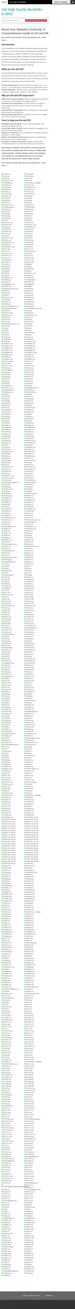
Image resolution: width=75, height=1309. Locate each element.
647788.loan (7, 1163)
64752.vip (6, 615)
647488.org (6, 502)
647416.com (30, 370)
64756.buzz (7, 665)
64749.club (6, 504)
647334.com (7, 189)
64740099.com (8, 352)
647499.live (6, 513)
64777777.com (31, 1134)
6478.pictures (30, 1207)
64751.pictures (8, 595)
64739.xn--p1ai (8, 297)
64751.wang (30, 597)
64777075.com (8, 1121)
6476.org (29, 753)
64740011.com (8, 344)
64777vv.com (7, 1143)
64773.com (6, 1051)
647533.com (30, 630)
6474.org (29, 330)
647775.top (29, 1126)
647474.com (7, 471)
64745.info (29, 434)
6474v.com (6, 555)
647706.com (30, 1020)
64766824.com (31, 934)
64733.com (6, 174)
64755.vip (29, 656)
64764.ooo (6, 870)
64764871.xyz (7, 892)
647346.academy (8, 207)
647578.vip (6, 692)
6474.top (6, 335)
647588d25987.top (32, 712)
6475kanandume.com (33, 738)
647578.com (30, 689)
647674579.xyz (8, 947)
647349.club (7, 209)
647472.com (7, 469)
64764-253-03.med (32, 837)
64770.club (6, 1011)
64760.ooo (29, 762)
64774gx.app (7, 1084)
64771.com (29, 1024)
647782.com (7, 1154)
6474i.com (29, 531)
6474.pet (6, 333)
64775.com (6, 1088)
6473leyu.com (7, 315)
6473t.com (6, 317)
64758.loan (6, 698)
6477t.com (6, 1198)
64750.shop (29, 579)
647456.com (7, 443)
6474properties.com (32, 546)
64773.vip (6, 1057)
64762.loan (29, 789)
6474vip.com (30, 555)
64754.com (6, 639)
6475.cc (28, 566)
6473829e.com (8, 278)
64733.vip (29, 178)
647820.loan (30, 1253)
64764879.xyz (7, 901)
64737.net (6, 251)
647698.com (7, 985)
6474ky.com (7, 537)
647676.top (29, 949)
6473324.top (7, 185)
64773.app (6, 1048)
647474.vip (29, 471)
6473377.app (7, 194)
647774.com (30, 1123)
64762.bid (29, 784)
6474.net (6, 330)
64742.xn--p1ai (8, 388)
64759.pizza (7, 720)
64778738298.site (9, 1161)
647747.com (30, 1073)
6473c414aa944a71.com (11, 306)
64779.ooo (6, 1172)
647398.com (30, 302)
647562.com (30, 674)
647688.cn (6, 969)
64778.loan (6, 1148)
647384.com (30, 278)
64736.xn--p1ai (8, 238)
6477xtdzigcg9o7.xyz (10, 1201)
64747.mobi (7, 460)
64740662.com (8, 359)
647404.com (30, 355)
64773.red (6, 1055)
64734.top (6, 203)
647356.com (30, 229)
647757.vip (29, 1095)
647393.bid (6, 300)
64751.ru (6, 597)
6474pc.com (7, 546)
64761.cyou (29, 775)
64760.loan (6, 762)
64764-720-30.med (32, 857)
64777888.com (31, 1139)
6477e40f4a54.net (32, 1183)
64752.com (6, 610)
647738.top (7, 1062)
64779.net (29, 1170)
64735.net (29, 216)
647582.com (30, 705)
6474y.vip (6, 564)
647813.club (7, 1238)
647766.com (30, 1106)
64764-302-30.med (9, 844)
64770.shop (29, 1015)
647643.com (30, 877)
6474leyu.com (7, 540)
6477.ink (5, 1004)
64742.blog (6, 377)
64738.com (6, 267)
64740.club (6, 337)
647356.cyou (7, 231)
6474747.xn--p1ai (8, 476)
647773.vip (6, 1123)
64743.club (6, 396)
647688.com (30, 969)
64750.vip (6, 581)
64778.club (29, 1143)
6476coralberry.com (32, 987)
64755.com (29, 652)
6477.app (6, 1002)
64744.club (6, 416)
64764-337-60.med (9, 848)
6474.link (29, 328)
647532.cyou (7, 628)
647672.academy (31, 943)
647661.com (30, 923)
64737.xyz (29, 253)
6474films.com (31, 526)
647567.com (30, 676)
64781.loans (7, 1229)
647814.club (30, 1238)
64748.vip (29, 491)
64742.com (6, 379)
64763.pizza (30, 808)
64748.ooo (29, 487)
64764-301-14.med (9, 841)
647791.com (30, 1174)
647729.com (7, 1046)
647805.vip (6, 1223)
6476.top (6, 758)
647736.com (7, 1060)
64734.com (6, 200)
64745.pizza (7, 441)
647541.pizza (30, 643)
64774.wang (7, 1073)
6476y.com (6, 1000)
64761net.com (8, 784)
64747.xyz (6, 465)
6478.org (6, 1207)
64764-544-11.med (9, 855)
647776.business (8, 1128)
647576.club (7, 689)
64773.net (29, 1053)
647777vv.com (7, 1137)
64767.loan (29, 938)
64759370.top (30, 725)
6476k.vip (6, 991)
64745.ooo (6, 438)
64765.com (6, 903)
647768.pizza (30, 1108)
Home (4, 2)
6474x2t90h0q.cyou (9, 562)
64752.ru (29, 612)
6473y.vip (29, 319)
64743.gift (6, 399)
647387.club (30, 282)
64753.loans (7, 623)
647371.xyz (6, 258)
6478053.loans (30, 1223)
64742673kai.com (9, 390)
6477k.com (29, 1187)
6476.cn (5, 749)
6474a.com (29, 513)
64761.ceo (6, 773)
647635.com (30, 813)
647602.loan (7, 771)
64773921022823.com (10, 1064)
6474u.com (29, 553)
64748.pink (29, 489)
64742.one (29, 381)
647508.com (30, 588)
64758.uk (29, 703)
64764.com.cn (30, 866)
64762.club (6, 786)
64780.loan (29, 1214)
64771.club (6, 1024)
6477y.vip (6, 1203)
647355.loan (7, 229)
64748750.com (31, 500)
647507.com (30, 586)
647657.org (6, 916)
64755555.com (31, 661)
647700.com (7, 1018)
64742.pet (6, 383)
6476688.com (7, 936)
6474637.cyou (30, 452)
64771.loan (29, 1026)
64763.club (6, 806)
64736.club (29, 231)
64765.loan (29, 903)
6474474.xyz (7, 432)
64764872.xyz (30, 892)
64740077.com (8, 350)
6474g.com (6, 529)
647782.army (30, 1152)
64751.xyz (6, 599)
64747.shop (7, 463)
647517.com (30, 604)
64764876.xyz (30, 897)
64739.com (29, 293)
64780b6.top (7, 1225)
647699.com (30, 985)
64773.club (29, 1048)
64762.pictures (8, 793)
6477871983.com (8, 1159)
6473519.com (7, 225)
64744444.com (31, 427)
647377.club (30, 260)
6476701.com (7, 943)
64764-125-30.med (32, 826)
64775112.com (31, 1090)
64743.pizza (7, 403)
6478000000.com (8, 1218)
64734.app (29, 196)
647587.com (30, 709)
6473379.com (30, 194)
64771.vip (29, 1029)
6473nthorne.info (31, 315)
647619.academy (31, 782)
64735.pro (29, 218)
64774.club (29, 1068)
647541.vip (6, 645)
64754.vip (29, 641)
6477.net (29, 1004)
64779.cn (29, 1167)
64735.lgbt (6, 214)
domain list (48, 1295)
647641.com (7, 875)
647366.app (29, 242)
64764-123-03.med (32, 824)
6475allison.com (31, 734)
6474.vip (28, 335)
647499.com (30, 511)
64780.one (6, 1216)
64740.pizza (7, 339)
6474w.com (29, 557)
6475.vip (28, 573)
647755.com (30, 1093)
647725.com (7, 1042)
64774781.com (8, 1075)
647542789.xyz (8, 648)
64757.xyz (6, 687)
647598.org (6, 729)
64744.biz (29, 414)
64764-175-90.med (9, 835)
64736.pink (29, 236)
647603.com (30, 771)
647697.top (29, 982)
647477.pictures (8, 478)
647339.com (7, 196)
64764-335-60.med (32, 846)
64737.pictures (31, 251)
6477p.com (29, 1194)
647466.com (30, 454)
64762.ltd (6, 791)
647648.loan (30, 888)
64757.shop (7, 685)
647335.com (30, 189)
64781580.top (7, 1242)
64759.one (29, 718)
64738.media (30, 269)
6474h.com (6, 531)
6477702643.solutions (33, 1119)
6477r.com (29, 1196)
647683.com (30, 960)
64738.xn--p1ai (31, 273)
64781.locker (30, 1229)
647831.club (7, 1267)
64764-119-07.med (32, 822)
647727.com (7, 1044)
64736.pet (6, 236)
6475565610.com (8, 663)
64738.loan (6, 269)
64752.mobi (29, 610)
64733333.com (31, 187)
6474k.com (6, 535)
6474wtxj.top (7, 559)
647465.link (6, 454)
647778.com (30, 1137)
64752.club (29, 608)
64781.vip (6, 1236)
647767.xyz (6, 1108)
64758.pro (6, 703)
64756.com (6, 667)
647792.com (30, 1176)
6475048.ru (29, 584)
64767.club (29, 936)
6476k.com (29, 989)
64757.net (29, 683)
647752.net (6, 1093)
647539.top (29, 634)
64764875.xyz (7, 897)
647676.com (7, 949)
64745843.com (31, 443)
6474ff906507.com (9, 526)
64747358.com (31, 469)
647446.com (30, 430)
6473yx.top (6, 322)
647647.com (7, 883)
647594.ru (6, 727)
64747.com (29, 458)
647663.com (7, 925)
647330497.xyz (8, 183)
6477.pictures (7, 1007)
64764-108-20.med (32, 819)
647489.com (30, 502)
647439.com (30, 412)
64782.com (6, 1251)
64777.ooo (6, 1115)
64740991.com (31, 359)
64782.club (29, 1249)
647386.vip (6, 282)
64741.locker (7, 363)
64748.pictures (8, 489)
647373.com (30, 258)
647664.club (30, 925)
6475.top (29, 571)
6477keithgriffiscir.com (33, 1189)
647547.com (7, 650)
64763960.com (8, 817)
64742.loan (29, 379)
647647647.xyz (8, 885)
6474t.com (6, 553)
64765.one (6, 905)
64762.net (29, 791)
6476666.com (7, 930)
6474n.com (6, 542)
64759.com (29, 716)
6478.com (6, 1205)
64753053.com (31, 626)
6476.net (6, 753)
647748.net (29, 1075)
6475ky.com (7, 740)
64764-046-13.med (32, 817)
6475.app (6, 566)
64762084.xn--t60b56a (33, 795)
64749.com (29, 504)
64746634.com (31, 456)
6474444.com (7, 427)
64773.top (29, 1055)
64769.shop (7, 980)
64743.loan (29, 401)
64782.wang (7, 1253)
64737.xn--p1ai (8, 253)
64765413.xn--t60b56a (33, 912)
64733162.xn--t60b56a (33, 183)
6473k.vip (29, 311)
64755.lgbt (6, 654)
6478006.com (30, 1218)
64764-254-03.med (9, 839)
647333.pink (7, 187)
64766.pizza (30, 921)
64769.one (29, 978)
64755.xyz (6, 659)
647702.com (30, 1018)
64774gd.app (30, 1082)
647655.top (7, 914)
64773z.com (30, 1066)
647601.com (30, 767)
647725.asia (30, 1040)
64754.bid (6, 637)
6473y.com (6, 319)
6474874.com (7, 500)
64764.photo (30, 870)
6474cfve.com (8, 520)
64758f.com (30, 714)
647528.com (30, 617)
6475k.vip (6, 738)
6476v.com (29, 996)
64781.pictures (8, 1233)
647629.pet (29, 804)
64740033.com (8, 346)
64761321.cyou (8, 782)
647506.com (7, 586)
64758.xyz (6, 705)
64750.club (6, 577)
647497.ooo (7, 511)
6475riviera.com (31, 744)
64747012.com (8, 467)
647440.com (30, 423)
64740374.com (8, 355)
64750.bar (29, 575)
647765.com (30, 1104)
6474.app (29, 324)
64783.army (29, 1258)
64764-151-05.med (32, 828)
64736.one (29, 233)
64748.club (6, 485)
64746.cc (6, 445)
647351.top (29, 223)
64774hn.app (7, 1086)
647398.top (7, 304)
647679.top (7, 954)
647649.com (30, 901)
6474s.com (29, 551)
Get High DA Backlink (17, 2)
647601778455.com (32, 769)
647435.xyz (29, 410)
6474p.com (29, 544)
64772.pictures (8, 1038)
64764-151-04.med (9, 828)
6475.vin (5, 573)
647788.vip (29, 1163)
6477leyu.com (30, 1192)
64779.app (29, 1165)
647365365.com (8, 242)
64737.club (6, 249)
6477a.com (29, 1178)
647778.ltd (6, 1139)
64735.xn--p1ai (8, 223)
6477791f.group (8, 1141)
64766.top (6, 923)
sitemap (10, 1304)
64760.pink (6, 764)
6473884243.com (8, 284)
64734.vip (29, 203)
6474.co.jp (6, 326)
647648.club (30, 885)
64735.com (29, 211)
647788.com (30, 1161)
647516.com (7, 604)
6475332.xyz (7, 632)
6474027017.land (31, 352)
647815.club (7, 1240)
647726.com (30, 1042)
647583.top (7, 707)
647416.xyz (6, 372)
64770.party (7, 1015)
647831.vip (6, 1269)
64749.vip (6, 507)
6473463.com (30, 207)
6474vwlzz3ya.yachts (10, 557)
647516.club (30, 601)
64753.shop (29, 623)
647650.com (30, 907)
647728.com (30, 1044)
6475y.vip (6, 747)
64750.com (29, 577)
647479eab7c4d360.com (11, 482)
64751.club (29, 590)
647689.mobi (30, 974)
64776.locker (30, 1101)
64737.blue (29, 247)
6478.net (29, 1205)
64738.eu (29, 267)
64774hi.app (30, 1084)
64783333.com (8, 1273)
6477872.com (30, 1159)
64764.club (29, 863)
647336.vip (6, 192)
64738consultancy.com (10, 289)
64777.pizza (30, 1115)
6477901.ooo (7, 1174)
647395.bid (29, 300)
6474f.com (29, 524)
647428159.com (31, 392)
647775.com (7, 1126)
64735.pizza (7, 218)
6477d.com (6, 1183)
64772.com (29, 1033)
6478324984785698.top (10, 1271)
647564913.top (8, 676)
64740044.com (31, 346)
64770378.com (8, 1020)
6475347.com (30, 632)
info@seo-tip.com (34, 1295)
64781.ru (29, 1233)
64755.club (6, 652)
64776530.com (8, 1106)
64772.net (29, 1035)
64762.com (29, 786)
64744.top (6, 421)
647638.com (30, 815)
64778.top (6, 1150)
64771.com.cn (7, 1026)
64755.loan (29, 654)
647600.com (7, 767)
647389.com (7, 286)
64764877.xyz (7, 899)
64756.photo (30, 670)
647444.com (30, 425)
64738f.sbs (29, 289)
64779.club (6, 1167)
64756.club (29, 665)
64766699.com (31, 932)
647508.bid (6, 588)
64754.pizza (30, 639)
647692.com (30, 980)
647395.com (7, 302)
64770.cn (29, 1011)
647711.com (30, 1031)
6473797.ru (6, 264)
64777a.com (30, 1141)
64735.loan (29, 214)
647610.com (7, 780)
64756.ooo (6, 670)
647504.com (30, 581)
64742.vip (29, 386)
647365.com (30, 240)
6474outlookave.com (10, 544)
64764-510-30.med (32, 850)
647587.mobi (7, 712)
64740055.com (8, 348)
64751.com (6, 593)
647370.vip (29, 255)
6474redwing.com (9, 551)
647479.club (7, 480)
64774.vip (29, 1070)
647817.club (7, 1245)
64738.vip (6, 273)
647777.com (7, 1132)
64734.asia (6, 198)
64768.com (6, 956)
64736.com (6, 233)
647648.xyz (6, 890)
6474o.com (29, 542)
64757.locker (30, 681)
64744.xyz (6, 423)
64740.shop (29, 339)
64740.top (6, 341)
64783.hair (29, 1260)
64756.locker (30, 667)
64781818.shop (8, 1247)
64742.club (29, 377)
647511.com (30, 599)
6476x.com (29, 998)
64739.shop (29, 295)
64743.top (6, 405)
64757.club (29, 678)
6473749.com (7, 260)
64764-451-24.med (32, 848)
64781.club (29, 1225)
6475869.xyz (7, 709)
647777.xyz (29, 1132)
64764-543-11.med (32, 852)
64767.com (6, 938)
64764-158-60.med (32, 830)
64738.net (6, 271)
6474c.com (29, 518)
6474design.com (31, 522)
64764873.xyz (7, 894)
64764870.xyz (30, 890)
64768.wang (30, 958)
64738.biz (29, 264)
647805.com (30, 1220)
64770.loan (29, 1013)
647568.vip (6, 678)
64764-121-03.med (9, 824)
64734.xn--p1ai (8, 205)
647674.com (30, 945)
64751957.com (31, 606)
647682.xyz (6, 960)
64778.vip (29, 1150)
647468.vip (6, 458)
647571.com (30, 687)
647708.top (29, 1022)
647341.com (30, 205)
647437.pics (7, 412)
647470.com (30, 465)
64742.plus (29, 383)
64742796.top (30, 390)
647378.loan (30, 262)
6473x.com (29, 317)
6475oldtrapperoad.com (11, 744)
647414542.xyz (8, 370)
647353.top (7, 227)
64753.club (6, 621)
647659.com (30, 919)
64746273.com (8, 452)
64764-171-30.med (9, 833)
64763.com (6, 808)
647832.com (30, 1269)
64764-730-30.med (9, 859)
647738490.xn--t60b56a (33, 1062)
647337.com (30, 192)
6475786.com (30, 692)
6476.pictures (30, 756)
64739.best (29, 291)
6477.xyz (29, 1009)
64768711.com (31, 965)
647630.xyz (6, 811)
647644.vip (6, 881)
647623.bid (29, 797)
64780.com (6, 1214)
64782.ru (29, 1251)
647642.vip (6, 877)
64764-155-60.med (9, 830)
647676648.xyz (8, 952)
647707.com (7, 1022)
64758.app (6, 694)
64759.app (6, 716)
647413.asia (7, 368)
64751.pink (29, 595)
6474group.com (31, 529)
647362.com (7, 240)
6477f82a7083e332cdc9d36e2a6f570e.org (15, 1187)
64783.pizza (7, 1264)
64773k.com (7, 1066)
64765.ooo (29, 905)
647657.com (30, 914)
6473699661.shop (9, 247)
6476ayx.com (7, 987)
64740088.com (31, 350)
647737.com (30, 1060)
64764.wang (7, 872)
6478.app (29, 1203)
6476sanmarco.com (32, 993)
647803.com (7, 1220)
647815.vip (29, 1240)
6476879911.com (8, 967)
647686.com (30, 963)
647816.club (30, 1242)
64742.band (29, 374)
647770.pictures (8, 1119)
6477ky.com (7, 1192)
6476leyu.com (7, 993)
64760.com (29, 760)
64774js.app (30, 1086)
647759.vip (6, 1097)
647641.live (29, 875)
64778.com (29, 1145)
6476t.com (6, 996)
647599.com (30, 731)
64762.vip (29, 793)
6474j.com (29, 533)
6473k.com (6, 311)
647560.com (7, 674)
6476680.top (7, 934)
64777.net (29, 1112)
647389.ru (29, 286)
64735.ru (6, 220)
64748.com (29, 485)
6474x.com (29, 559)
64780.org (29, 1216)
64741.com (29, 361)
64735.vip (29, 220)
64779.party (30, 1172)
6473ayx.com (30, 304)
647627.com (7, 804)
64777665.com (8, 1130)
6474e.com (6, 524)
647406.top (29, 357)
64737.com (29, 249)
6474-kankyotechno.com (11, 324)
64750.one (6, 579)
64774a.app (29, 1077)
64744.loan (6, 418)
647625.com (30, 800)
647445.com (7, 430)
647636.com (7, 815)
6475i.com (29, 736)
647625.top (7, 802)
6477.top (29, 1007)
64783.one (29, 1262)
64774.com (6, 1070)
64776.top (6, 1104)
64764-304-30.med (32, 844)
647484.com (7, 498)
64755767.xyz (30, 663)
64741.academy (8, 361)
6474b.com (29, 515)
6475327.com (7, 630)
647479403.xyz (31, 480)
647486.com (30, 498)
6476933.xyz (7, 982)
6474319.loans (30, 408)
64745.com (6, 434)
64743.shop (29, 403)
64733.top (6, 178)
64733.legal (29, 174)
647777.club (30, 1130)
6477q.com (6, 1196)
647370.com (7, 255)
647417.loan (30, 372)
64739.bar (6, 291)
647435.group (7, 410)
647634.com (7, 813)
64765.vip (6, 907)
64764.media (7, 868)
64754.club (29, 637)
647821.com (7, 1256)
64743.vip (29, 405)
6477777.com (7, 1134)
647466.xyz (6, 456)
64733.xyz (29, 181)
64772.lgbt (6, 1035)
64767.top (6, 941)
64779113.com (8, 1176)
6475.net (6, 568)
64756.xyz (29, 672)
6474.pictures (30, 333)
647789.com (7, 1165)
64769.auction (30, 976)
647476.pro (29, 476)
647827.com (7, 1258)
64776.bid (29, 1097)
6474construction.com (33, 520)
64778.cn (6, 1145)
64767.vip (29, 941)
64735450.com (31, 227)
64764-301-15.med (32, 841)
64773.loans (7, 1053)
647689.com (7, 974)
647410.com (30, 366)
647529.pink (7, 619)
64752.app (6, 608)
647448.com (30, 432)
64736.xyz (29, 238)
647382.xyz (29, 275)
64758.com (6, 696)
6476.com (29, 749)
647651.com (7, 910)
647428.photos (8, 392)
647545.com (30, 648)
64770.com (6, 1013)
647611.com (30, 780)
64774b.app (29, 1079)
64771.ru (6, 1029)
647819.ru (29, 1247)
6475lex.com (30, 740)
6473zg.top (29, 322)
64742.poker (7, 386)
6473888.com (30, 284)
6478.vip (5, 1211)
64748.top (6, 491)
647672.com (7, 945)
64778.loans (30, 1148)
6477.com (29, 1002)
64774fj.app (7, 1082)
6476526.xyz (7, 912)
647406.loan (7, 357)
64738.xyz (6, 275)
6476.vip (28, 758)
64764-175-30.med (32, 833)
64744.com (29, 416)
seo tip (12, 1301)
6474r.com (29, 549)
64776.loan (6, 1101)
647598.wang (7, 731)
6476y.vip (29, 1000)
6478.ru (5, 1209)
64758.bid (29, 694)
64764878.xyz (30, 899)
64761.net (29, 778)
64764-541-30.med (9, 852)
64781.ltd (6, 1231)
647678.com (30, 952)
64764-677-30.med (9, 857)
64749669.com (31, 509)
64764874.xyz (30, 894)
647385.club (7, 280)
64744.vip (29, 421)
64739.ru (6, 295)
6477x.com (29, 1198)
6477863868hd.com (32, 1156)
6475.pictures (7, 571)
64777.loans (7, 1112)
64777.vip (6, 1117)
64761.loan (6, 778)
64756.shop (7, 672)
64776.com (29, 1099)
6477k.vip (6, 1189)
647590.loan (7, 722)
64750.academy (8, 575)
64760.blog (6, 760)
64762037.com (8, 795)
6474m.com (30, 540)
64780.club (29, 1211)
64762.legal (6, 789)
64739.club (6, 293)
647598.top (29, 729)
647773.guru (30, 1121)
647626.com (30, 802)
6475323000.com (31, 628)
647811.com (30, 1236)
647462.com (30, 449)
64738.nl (28, 271)
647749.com (7, 1077)
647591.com (30, 722)
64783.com (6, 1260)
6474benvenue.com (9, 518)
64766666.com (8, 932)
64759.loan (6, 718)
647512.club (7, 601)
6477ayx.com (7, 1181)
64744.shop (29, 418)
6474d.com (6, 522)
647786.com (7, 1156)
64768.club (29, 954)
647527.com (7, 617)
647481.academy (31, 493)
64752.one (6, 612)
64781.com (6, 1227)
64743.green (30, 399)
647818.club (30, 1245)
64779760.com (8, 1178)
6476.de (28, 751)
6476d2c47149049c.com (11, 989)
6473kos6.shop (8, 313)
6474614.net (7, 449)
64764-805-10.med (9, 861)
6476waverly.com (8, 998)
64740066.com (31, 348)
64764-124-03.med (9, 826)
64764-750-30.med (32, 859)
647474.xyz (6, 474)
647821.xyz (29, 1256)
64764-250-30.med (32, 835)
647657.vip (29, 916)
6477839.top (30, 1154)
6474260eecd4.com (32, 388)
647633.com (30, 811)
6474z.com (29, 564)
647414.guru (30, 368)
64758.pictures (31, 700)
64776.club (6, 1099)
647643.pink (7, 879)
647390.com (30, 297)
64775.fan (6, 1090)
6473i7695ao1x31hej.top (34, 308)
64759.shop (29, 720)
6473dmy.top (30, 306)
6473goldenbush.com (10, 308)
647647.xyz (29, 883)
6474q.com (6, 549)
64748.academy (31, 482)
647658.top (7, 919)
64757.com (6, 681)
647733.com (30, 1057)
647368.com (30, 245)
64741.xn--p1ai (8, 366)
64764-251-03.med (9, 837)
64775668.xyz (7, 1095)
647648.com (7, 888)
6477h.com (29, 1185)
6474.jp (5, 328)
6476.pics (6, 756)
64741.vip (29, 363)
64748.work (7, 493)
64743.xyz (6, 408)
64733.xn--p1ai (8, 181)
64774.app (6, 1068)
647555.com (7, 661)
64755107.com (31, 659)
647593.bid (6, 725)
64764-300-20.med (32, 839)
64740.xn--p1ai (31, 341)
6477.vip (5, 1009)
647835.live (29, 1273)
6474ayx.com (7, 515)
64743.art (6, 394)
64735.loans (7, 216)
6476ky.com (30, 991)
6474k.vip (29, 535)
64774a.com (7, 1079)
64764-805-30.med (32, 861)
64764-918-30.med (9, 863)
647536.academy (8, 634)
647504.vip (6, 584)
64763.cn (29, 806)
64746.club (29, 445)
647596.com (30, 727)
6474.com (29, 326)
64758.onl (6, 700)
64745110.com (31, 441)
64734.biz (29, 198)
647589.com (7, 714)
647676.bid (29, 947)
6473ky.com (30, 313)
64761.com (6, 775)
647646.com (30, 881)
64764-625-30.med (32, 855)
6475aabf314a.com (9, 734)
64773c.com (30, 1064)
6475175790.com (8, 606)
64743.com (29, 396)
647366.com (7, 245)
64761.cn (29, 773)
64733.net (6, 176)
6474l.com (29, 537)
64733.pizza (30, 176)
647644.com (30, 879)
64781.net (29, 1231)
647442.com (7, 425)
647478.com (30, 478)
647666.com (7, 927)
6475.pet (29, 568)
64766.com (6, 921)
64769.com (6, 978)
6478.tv (28, 1209)
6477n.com (6, 1194)
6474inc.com (7, 533)
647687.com (7, 965)
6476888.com (30, 971)
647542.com (30, 645)
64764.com (6, 866)
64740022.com (31, 344)
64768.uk (6, 958)
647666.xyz (29, 927)
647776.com (30, 1128)
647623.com (7, 800)
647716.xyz (6, 1033)
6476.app (29, 747)
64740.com (29, 337)
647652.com (30, 910)
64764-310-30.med (9, 846)
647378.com (7, 262)
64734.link (29, 200)
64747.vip (29, 463)
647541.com (7, 643)
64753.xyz (6, 626)
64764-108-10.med (9, 819)
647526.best (30, 615)
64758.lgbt (29, 696)
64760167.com (8, 769)
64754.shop (7, 641)
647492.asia (30, 507)
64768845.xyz (7, 971)
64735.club (6, 211)
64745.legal (6, 436)
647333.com (30, 185)
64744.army (7, 414)
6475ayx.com (7, 736)
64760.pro (29, 764)
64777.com (29, 1110)
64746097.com (31, 447)
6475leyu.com (7, 742)
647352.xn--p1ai (31, 225)
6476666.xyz (30, 930)
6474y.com (29, 562)
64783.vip (29, 1264)
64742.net (6, 381)
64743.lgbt (6, 401)
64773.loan (29, 1051)
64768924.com (8, 976)
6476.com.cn (7, 751)
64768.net (29, 956)
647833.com (30, 1271)
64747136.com (31, 467)
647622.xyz (6, 797)
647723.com (7, 1040)
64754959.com (31, 650)
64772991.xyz (30, 1046)
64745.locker (30, 436)
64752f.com (30, 619)
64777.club (6, 1110)
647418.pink (7, 374)
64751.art (6, 590)
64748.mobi (7, 487)
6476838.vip (7, 963)
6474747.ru (29, 474)
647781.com (7, 1152)
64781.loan (29, 1227)
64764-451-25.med (9, 850)
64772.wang (30, 1038)
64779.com (6, 1170)
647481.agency (8, 496)
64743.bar (29, 394)
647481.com (30, 496)
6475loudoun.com (32, 742)
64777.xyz (29, 1117)
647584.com (30, 707)
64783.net (6, 1262)
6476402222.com (31, 872)
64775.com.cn (30, 1088)
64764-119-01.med (9, 822)
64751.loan (29, 593)
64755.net (6, 656)
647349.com (30, 209)
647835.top (7, 1275)
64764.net (29, 868)
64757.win (29, 685)
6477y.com (29, 1201)
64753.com (29, 621)
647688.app (29, 967)
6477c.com (29, 1181)
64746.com (6, 447)
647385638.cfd (31, 280)
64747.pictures (31, 460)
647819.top (7, 1249)
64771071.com (8, 1031)
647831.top (29, 1267)
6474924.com (7, 509)
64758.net (29, 698)
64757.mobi (7, 683)
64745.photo (30, 438)
